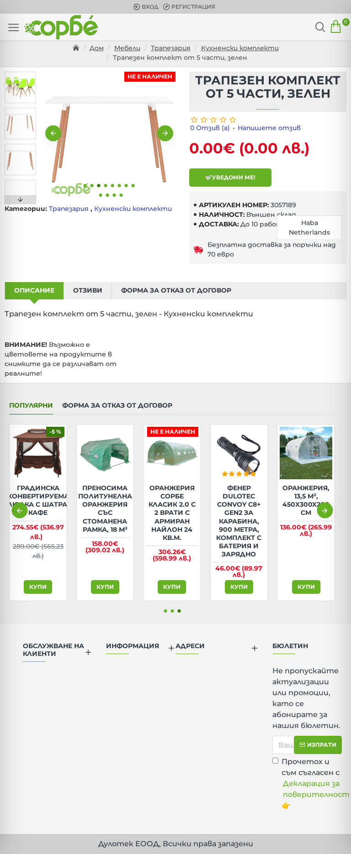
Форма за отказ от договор (176, 290)
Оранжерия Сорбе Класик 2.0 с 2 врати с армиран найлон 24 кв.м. (172, 513)
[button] (53, 133)
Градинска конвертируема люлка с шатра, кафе (38, 500)
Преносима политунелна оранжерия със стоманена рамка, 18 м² (105, 509)
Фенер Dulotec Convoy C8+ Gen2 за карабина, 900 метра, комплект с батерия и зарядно (238, 521)
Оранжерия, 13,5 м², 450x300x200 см (306, 500)
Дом (97, 48)
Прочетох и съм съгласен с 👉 (312, 783)
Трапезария (171, 48)
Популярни (31, 405)
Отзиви (87, 290)
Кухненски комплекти (240, 48)
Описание (34, 290)
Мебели (127, 48)
